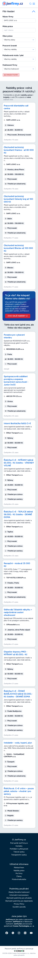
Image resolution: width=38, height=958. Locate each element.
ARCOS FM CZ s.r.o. (14, 396)
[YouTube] (31, 933)
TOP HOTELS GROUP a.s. (16, 578)
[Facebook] (6, 933)
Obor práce (7, 36)
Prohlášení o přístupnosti (19, 849)
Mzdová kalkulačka (19, 879)
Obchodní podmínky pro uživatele (19, 898)
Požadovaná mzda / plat (13, 55)
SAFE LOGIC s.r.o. (13, 120)
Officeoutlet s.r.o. (13, 625)
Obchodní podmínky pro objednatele (19, 901)
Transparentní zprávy (19, 855)
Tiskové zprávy (19, 852)
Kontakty (19, 846)
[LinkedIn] (25, 933)
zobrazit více (8, 100)
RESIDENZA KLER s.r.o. (15, 349)
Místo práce (8, 26)
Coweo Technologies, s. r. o (23, 926)
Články (19, 876)
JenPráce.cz (17, 922)
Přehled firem (19, 868)
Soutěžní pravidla (19, 907)
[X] (13, 933)
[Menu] (30, 3)
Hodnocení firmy (10, 65)
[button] (19, 11)
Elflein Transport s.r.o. (14, 433)
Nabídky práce (19, 871)
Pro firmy (19, 873)
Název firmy (8, 16)
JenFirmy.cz (8, 3)
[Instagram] (19, 933)
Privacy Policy (19, 904)
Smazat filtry (12, 75)
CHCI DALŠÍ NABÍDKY (17, 316)
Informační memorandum (19, 895)
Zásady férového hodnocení (19, 892)
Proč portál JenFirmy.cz (19, 843)
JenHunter (18, 924)
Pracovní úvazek (10, 45)
